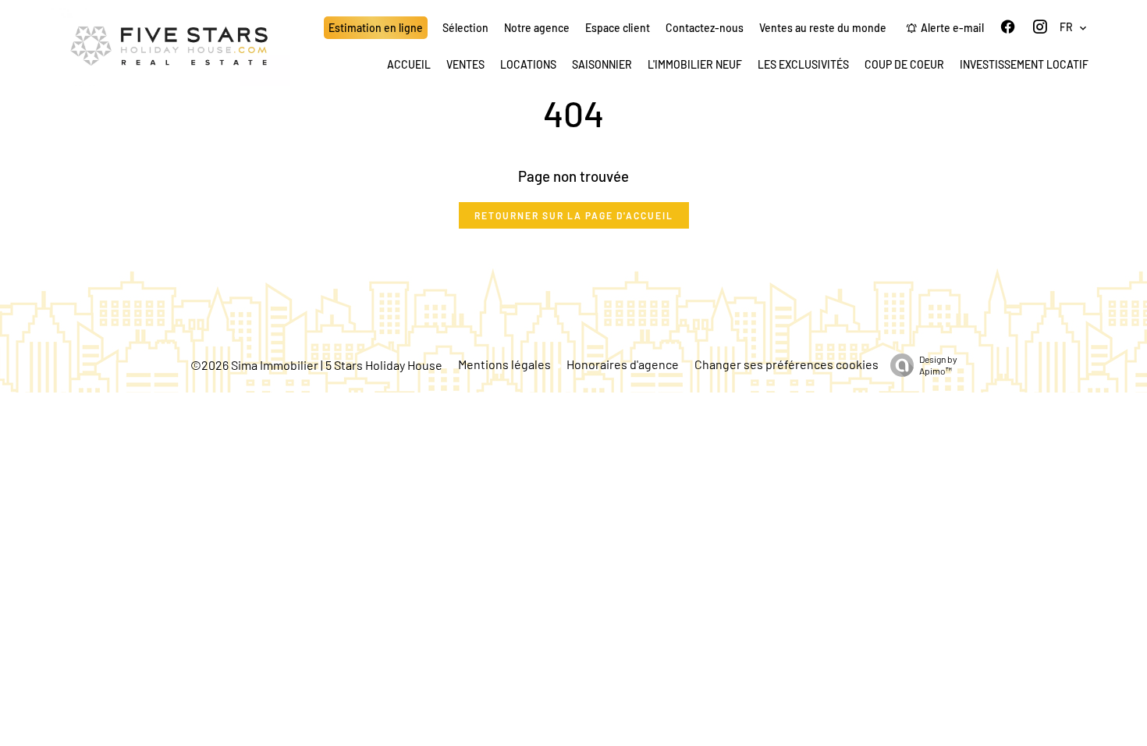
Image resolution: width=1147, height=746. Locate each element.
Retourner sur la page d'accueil (573, 215)
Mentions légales (504, 364)
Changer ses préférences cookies (786, 364)
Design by (938, 364)
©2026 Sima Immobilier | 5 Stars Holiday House (316, 364)
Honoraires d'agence (622, 364)
